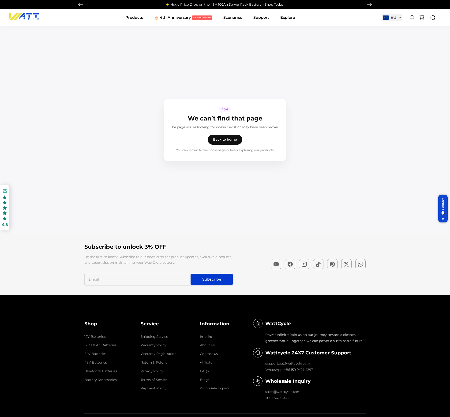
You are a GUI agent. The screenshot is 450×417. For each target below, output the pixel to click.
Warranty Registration (158, 354)
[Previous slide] (80, 4)
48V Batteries (95, 362)
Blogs (205, 380)
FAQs (204, 371)
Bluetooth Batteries (100, 371)
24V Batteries (95, 354)
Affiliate (206, 362)
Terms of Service (154, 380)
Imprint (206, 336)
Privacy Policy (152, 371)
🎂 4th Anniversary (172, 17)
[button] (4, 207)
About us (207, 345)
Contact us (209, 354)
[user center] (412, 18)
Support (261, 17)
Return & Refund (154, 362)
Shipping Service (154, 336)
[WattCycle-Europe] (24, 19)
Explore (287, 17)
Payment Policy (153, 388)
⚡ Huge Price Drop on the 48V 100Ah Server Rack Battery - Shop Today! (225, 4)
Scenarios (232, 17)
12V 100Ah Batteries (100, 345)
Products (134, 17)
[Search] (433, 18)
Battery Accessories (100, 380)
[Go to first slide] (369, 4)
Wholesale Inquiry (214, 388)
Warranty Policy (153, 345)
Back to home (225, 139)
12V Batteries (95, 336)
